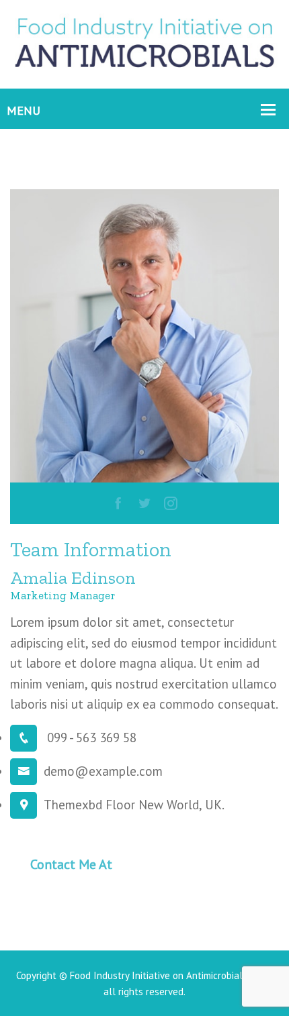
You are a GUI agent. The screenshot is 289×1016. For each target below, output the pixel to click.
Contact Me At (71, 864)
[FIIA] (144, 43)
